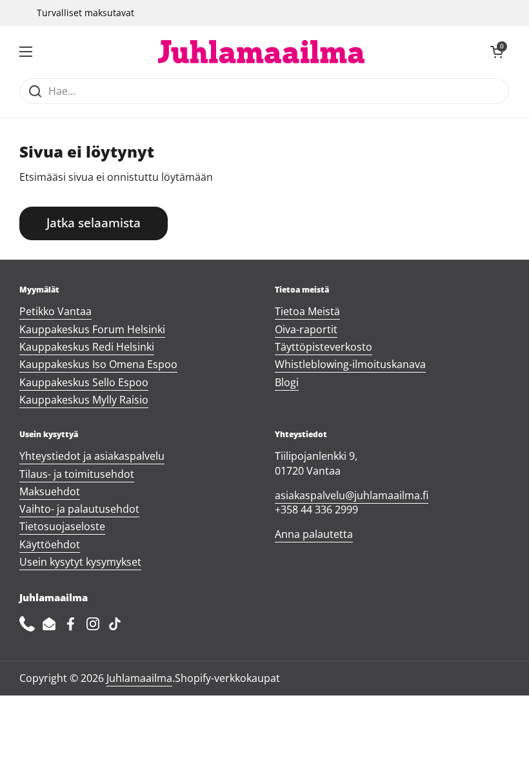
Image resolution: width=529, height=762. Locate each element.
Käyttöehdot (49, 544)
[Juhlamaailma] (261, 52)
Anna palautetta (314, 534)
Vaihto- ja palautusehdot (79, 509)
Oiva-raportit (306, 329)
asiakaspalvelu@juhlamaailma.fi (351, 495)
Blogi (287, 382)
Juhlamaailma (139, 678)
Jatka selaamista (93, 222)
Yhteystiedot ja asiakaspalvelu (92, 456)
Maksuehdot (49, 491)
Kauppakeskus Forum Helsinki (92, 329)
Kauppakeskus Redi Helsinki (86, 347)
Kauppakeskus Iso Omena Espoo (98, 364)
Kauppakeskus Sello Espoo (83, 382)
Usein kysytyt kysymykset (80, 562)
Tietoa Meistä (307, 311)
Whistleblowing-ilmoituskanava (350, 364)
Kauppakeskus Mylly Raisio (83, 400)
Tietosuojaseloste (62, 526)
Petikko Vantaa (55, 311)
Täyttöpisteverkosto (323, 347)
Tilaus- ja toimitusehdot (76, 474)
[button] (497, 52)
